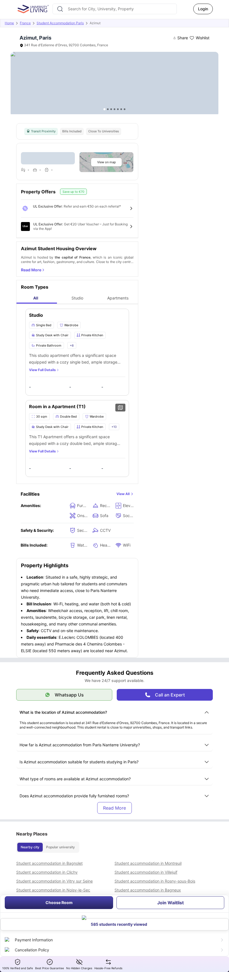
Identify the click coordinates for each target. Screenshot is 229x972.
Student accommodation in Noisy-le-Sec (53, 890)
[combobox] (114, 9)
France (25, 23)
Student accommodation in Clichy (47, 872)
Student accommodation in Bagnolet (49, 863)
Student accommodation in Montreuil (148, 863)
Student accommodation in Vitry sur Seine (54, 881)
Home (9, 23)
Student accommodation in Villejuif (146, 872)
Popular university (60, 847)
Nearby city (30, 847)
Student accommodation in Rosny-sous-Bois (155, 881)
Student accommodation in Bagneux (148, 890)
